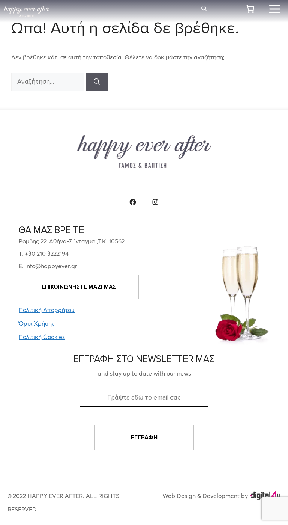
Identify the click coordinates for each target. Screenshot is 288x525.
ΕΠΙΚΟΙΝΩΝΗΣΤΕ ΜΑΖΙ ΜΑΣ (79, 287)
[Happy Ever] (27, 11)
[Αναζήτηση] (97, 82)
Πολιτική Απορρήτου (47, 310)
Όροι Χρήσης (37, 323)
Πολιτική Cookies (42, 337)
